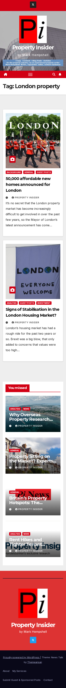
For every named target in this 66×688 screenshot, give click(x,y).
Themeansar (34, 662)
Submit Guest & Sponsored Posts (22, 679)
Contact (48, 679)
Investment (43, 303)
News (26, 409)
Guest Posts (44, 172)
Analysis (11, 303)
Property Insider (33, 47)
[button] (53, 74)
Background (14, 172)
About (6, 670)
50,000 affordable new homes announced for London (28, 184)
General (28, 172)
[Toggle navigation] (30, 74)
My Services (19, 670)
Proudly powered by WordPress (21, 657)
